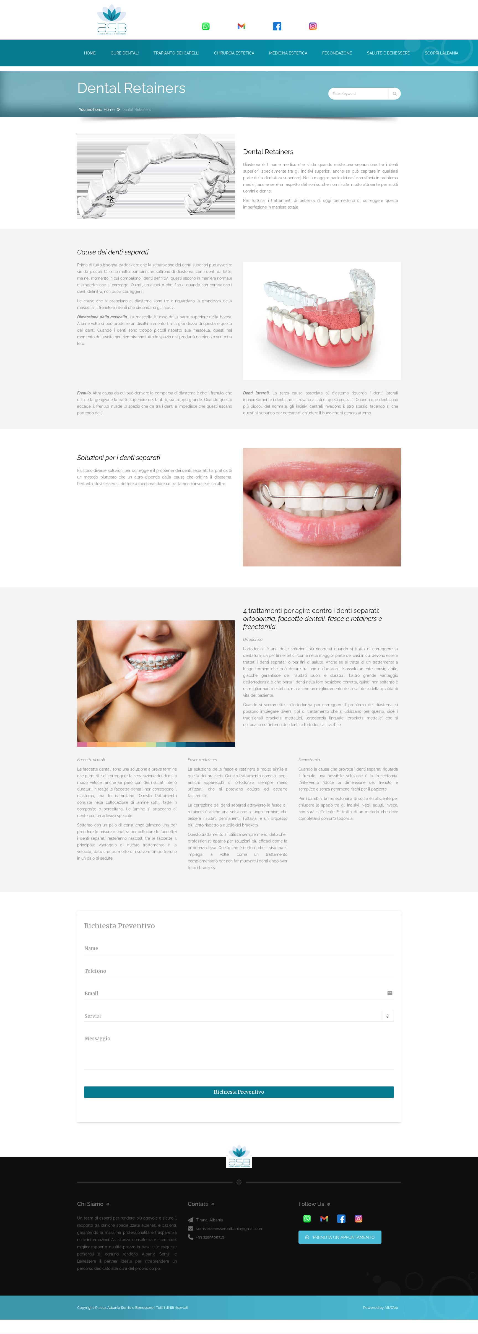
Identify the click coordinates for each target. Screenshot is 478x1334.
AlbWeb (391, 1308)
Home (109, 109)
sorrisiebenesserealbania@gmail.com (229, 1228)
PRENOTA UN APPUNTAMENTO (343, 1237)
